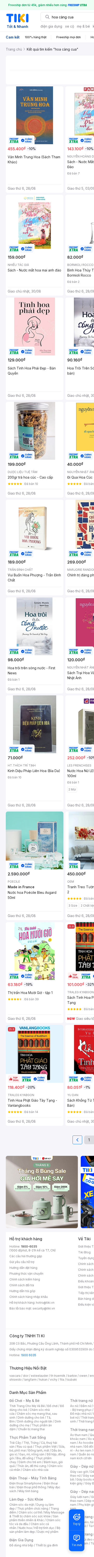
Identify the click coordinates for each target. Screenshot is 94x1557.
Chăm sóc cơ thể (30, 1512)
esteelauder (39, 1375)
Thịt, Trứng (31, 1442)
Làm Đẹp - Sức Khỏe (26, 1499)
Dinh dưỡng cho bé (31, 1417)
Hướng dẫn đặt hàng (23, 1268)
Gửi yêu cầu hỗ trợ (21, 1262)
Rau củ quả (24, 1446)
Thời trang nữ (81, 1401)
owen (83, 1375)
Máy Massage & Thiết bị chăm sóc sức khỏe (36, 1514)
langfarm (30, 1379)
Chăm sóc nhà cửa (35, 1470)
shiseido (15, 1379)
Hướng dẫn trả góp (22, 1291)
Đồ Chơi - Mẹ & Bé (24, 1401)
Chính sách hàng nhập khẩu (28, 1297)
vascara (14, 1375)
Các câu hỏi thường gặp (25, 1256)
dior (25, 1375)
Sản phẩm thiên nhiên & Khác (33, 1518)
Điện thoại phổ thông (31, 1487)
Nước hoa (25, 1528)
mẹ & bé (83, 26)
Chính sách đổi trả (21, 1285)
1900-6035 (29, 1246)
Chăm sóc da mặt (21, 1504)
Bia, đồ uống (24, 1458)
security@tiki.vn (44, 1308)
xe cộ (69, 26)
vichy (53, 1379)
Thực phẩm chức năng (32, 1508)
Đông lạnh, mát (38, 1450)
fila (62, 1379)
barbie (72, 1375)
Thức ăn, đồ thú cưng (31, 1466)
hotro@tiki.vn (45, 1302)
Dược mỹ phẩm (47, 1532)
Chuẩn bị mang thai (31, 1429)
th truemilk (58, 1375)
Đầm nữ (86, 1406)
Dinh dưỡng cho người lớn (34, 1421)
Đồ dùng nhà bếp (21, 1545)
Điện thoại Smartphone (25, 1483)
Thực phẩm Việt (46, 1446)
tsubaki (72, 1379)
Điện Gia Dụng (21, 1540)
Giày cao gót (79, 1472)
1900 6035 (28, 1355)
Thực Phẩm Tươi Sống (27, 1437)
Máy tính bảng (28, 1491)
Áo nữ (74, 1406)
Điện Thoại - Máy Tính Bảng (32, 1478)
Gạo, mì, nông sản (31, 1454)
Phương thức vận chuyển (26, 1273)
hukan (43, 1379)
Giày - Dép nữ (82, 1466)
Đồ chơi (52, 1406)
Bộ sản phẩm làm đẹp (34, 1530)
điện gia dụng (51, 26)
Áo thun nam (78, 1435)
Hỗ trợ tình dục (44, 1528)
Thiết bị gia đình (47, 1545)
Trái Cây (15, 1442)
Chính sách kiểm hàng (24, 1279)
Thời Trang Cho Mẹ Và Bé (27, 1406)
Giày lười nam (79, 1497)
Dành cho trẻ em (30, 1462)
